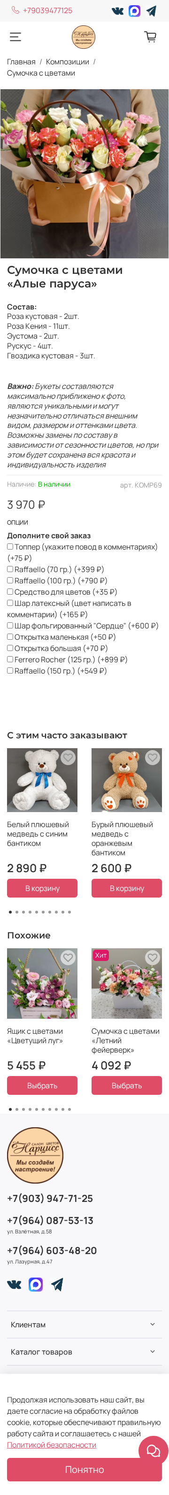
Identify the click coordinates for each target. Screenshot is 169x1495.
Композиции (67, 61)
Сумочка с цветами (41, 73)
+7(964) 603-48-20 (52, 1250)
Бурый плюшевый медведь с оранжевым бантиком (122, 838)
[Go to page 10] (69, 912)
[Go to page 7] (49, 912)
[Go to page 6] (43, 912)
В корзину (42, 888)
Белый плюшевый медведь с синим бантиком (38, 833)
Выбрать (42, 1085)
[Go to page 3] (23, 912)
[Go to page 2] (16, 912)
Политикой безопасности (51, 1445)
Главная (21, 61)
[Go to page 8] (56, 912)
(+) (82, 552)
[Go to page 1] (10, 912)
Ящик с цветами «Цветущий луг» (35, 1036)
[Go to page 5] (36, 912)
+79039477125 (47, 10)
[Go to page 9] (62, 912)
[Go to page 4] (30, 912)
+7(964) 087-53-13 (50, 1220)
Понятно (84, 1469)
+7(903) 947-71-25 (50, 1198)
